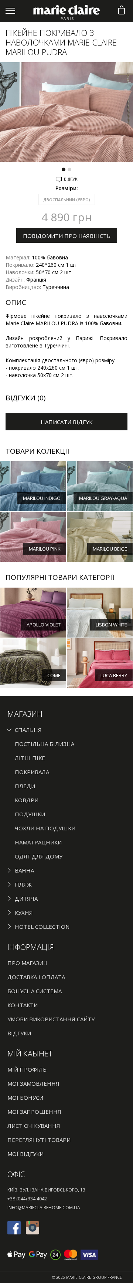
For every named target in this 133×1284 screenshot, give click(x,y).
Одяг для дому (38, 856)
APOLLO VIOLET (44, 624)
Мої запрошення (34, 1111)
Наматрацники (38, 842)
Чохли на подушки (45, 828)
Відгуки (19, 1033)
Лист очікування (33, 1125)
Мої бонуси (25, 1097)
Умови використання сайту (51, 1019)
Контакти (22, 1005)
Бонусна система (34, 991)
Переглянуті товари (39, 1139)
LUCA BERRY (113, 675)
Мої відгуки (25, 1153)
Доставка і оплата (36, 977)
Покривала (32, 772)
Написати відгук (66, 422)
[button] (63, 166)
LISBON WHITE (111, 624)
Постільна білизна (44, 743)
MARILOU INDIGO (42, 498)
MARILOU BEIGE (110, 548)
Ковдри (26, 800)
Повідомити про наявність (66, 235)
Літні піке (30, 758)
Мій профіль (27, 1069)
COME (54, 675)
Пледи (25, 786)
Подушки (30, 814)
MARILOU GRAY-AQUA (103, 498)
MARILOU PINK (45, 548)
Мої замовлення (33, 1083)
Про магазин (27, 963)
